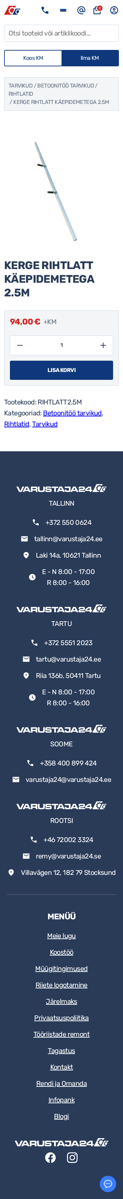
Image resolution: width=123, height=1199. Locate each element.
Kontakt (61, 1067)
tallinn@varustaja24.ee (68, 539)
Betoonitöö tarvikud (65, 85)
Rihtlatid (21, 94)
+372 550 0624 (68, 522)
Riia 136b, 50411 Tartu (68, 675)
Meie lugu (61, 936)
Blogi (61, 1116)
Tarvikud (20, 85)
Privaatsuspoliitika (61, 1018)
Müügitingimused (61, 968)
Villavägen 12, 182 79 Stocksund (68, 872)
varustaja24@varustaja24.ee (68, 779)
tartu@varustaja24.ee (68, 659)
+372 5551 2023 (68, 643)
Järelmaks (61, 1001)
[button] (63, 10)
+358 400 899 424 (68, 763)
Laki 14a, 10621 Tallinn (68, 555)
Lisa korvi (61, 370)
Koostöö (61, 952)
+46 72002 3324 (68, 840)
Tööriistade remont (61, 1034)
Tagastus (61, 1051)
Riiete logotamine (61, 985)
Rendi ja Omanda (61, 1083)
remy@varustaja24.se (68, 856)
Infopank (61, 1100)
